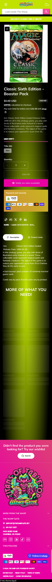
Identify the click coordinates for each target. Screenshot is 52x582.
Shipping (7, 105)
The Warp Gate (14, 568)
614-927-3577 (11, 527)
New (8, 151)
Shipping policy (8, 576)
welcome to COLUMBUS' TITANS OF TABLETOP (26, 19)
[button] (46, 4)
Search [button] (28, 456)
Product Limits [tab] (37, 237)
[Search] (46, 11)
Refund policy (8, 573)
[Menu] (6, 4)
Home (6, 225)
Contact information (23, 576)
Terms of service (33, 573)
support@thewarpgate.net (18, 523)
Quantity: (8, 159)
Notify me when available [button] (28, 183)
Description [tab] (14, 237)
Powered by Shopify (27, 568)
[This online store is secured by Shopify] (11, 200)
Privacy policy (20, 573)
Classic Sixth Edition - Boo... (23, 225)
